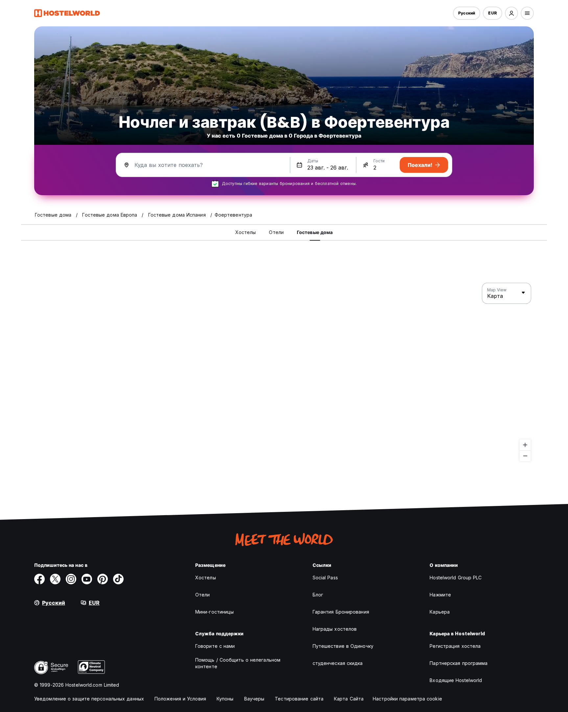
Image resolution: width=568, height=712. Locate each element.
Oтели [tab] (276, 232)
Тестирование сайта (299, 698)
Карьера (440, 612)
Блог (318, 594)
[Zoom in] (525, 444)
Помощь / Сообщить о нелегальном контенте (237, 663)
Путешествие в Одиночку (343, 646)
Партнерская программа (458, 663)
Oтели (202, 594)
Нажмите (440, 594)
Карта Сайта (349, 698)
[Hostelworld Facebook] (39, 579)
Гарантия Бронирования (341, 612)
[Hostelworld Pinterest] (102, 579)
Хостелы (205, 577)
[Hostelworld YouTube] (87, 579)
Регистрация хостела (455, 646)
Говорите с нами (215, 646)
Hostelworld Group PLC (456, 577)
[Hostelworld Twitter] (55, 579)
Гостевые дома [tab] (315, 232)
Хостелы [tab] (245, 232)
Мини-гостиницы (214, 612)
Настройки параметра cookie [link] (407, 698)
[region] (284, 372)
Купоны (225, 698)
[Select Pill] (511, 13)
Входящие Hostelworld (456, 680)
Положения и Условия (180, 698)
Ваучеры (254, 698)
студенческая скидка (338, 663)
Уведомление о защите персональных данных (89, 698)
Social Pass (325, 577)
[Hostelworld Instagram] (71, 579)
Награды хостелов (335, 629)
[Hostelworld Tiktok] (118, 579)
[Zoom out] (525, 455)
